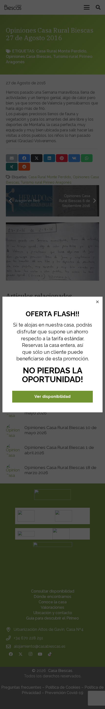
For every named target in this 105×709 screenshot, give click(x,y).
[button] (97, 302)
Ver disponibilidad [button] (52, 396)
